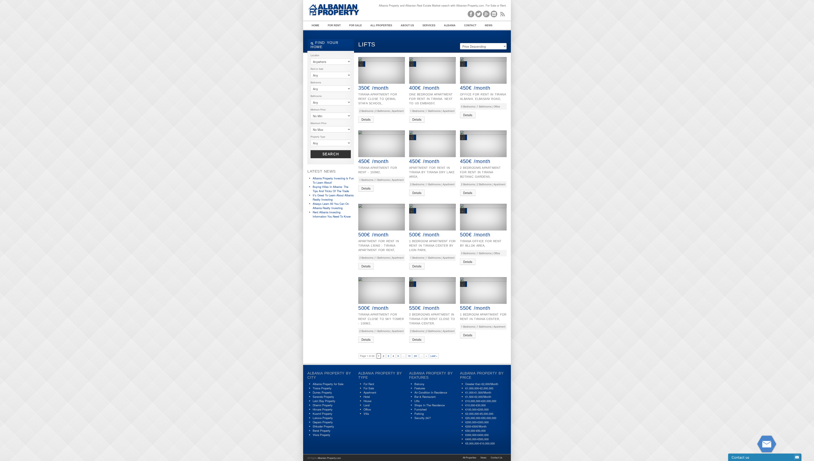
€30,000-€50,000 (475, 431)
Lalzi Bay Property (324, 401)
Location (315, 55)
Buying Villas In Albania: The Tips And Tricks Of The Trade (331, 189)
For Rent (334, 25)
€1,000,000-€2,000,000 (479, 388)
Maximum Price (318, 123)
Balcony (419, 384)
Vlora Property (321, 435)
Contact (470, 25)
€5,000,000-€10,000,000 (480, 443)
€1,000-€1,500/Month (478, 392)
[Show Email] (797, 457)
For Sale (355, 25)
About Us (407, 25)
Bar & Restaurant (425, 397)
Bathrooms (316, 96)
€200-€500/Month (475, 426)
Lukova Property (323, 418)
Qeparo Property (323, 422)
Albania (450, 25)
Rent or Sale (317, 68)
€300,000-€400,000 (477, 435)
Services (428, 25)
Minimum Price (318, 109)
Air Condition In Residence (430, 392)
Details (366, 119)
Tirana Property (322, 388)
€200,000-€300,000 (477, 422)
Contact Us (496, 457)
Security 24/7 (422, 418)
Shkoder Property (323, 426)
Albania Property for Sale (328, 384)
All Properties (381, 25)
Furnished (420, 409)
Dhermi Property (323, 405)
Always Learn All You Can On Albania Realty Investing (331, 206)
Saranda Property (323, 397)
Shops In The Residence (429, 405)
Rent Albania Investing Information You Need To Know (332, 214)
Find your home (324, 45)
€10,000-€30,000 (475, 405)
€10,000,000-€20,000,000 (480, 401)
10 (409, 356)
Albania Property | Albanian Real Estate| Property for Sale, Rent (339, 21)
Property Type (318, 136)
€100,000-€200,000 (477, 409)
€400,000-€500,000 (477, 439)
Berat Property (321, 431)
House (367, 401)
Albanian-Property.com (329, 458)
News (488, 25)
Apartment (370, 392)
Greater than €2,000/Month (481, 384)
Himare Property (323, 409)
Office (367, 409)
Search (330, 154)
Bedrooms (316, 82)
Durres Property (322, 392)
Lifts (417, 401)
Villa (366, 414)
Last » (434, 356)
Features (419, 388)
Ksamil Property (322, 414)
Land (366, 405)
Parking (419, 414)
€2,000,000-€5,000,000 (479, 414)
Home (315, 25)
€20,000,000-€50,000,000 (480, 418)
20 (415, 356)
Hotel (367, 397)
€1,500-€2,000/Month (478, 397)
